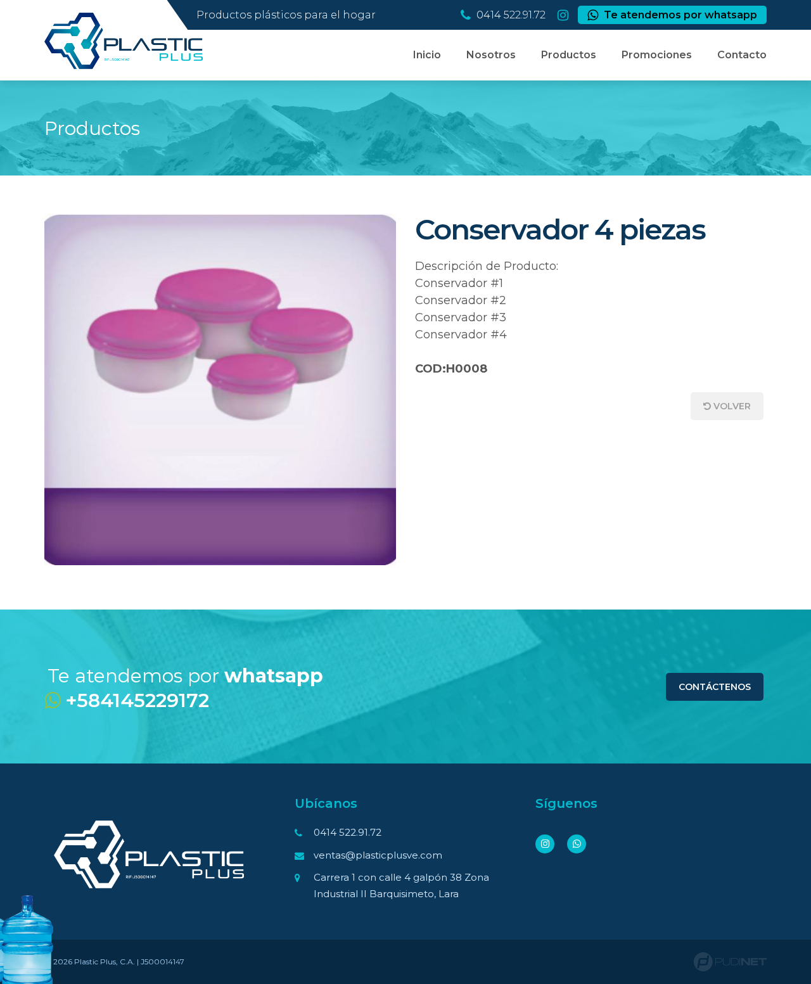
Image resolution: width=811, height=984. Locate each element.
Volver (731, 406)
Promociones (657, 55)
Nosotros (491, 55)
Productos (568, 55)
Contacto (742, 55)
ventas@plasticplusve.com (378, 855)
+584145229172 (135, 700)
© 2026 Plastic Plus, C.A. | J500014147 (114, 961)
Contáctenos (715, 687)
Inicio (427, 55)
